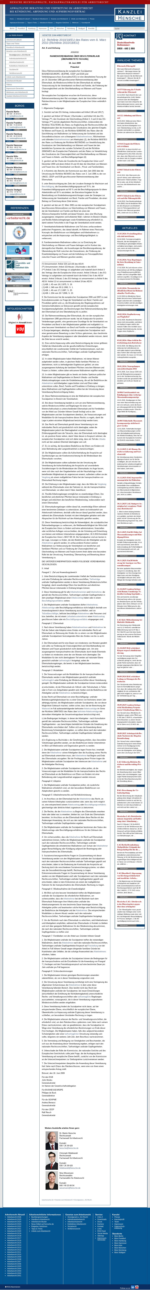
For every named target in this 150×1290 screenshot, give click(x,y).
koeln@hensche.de (16, 160)
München (60, 29)
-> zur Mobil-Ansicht (15, 35)
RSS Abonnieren (13, 1287)
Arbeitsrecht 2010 (14, 1255)
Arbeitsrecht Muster (46, 22)
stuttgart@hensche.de (17, 194)
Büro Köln (118, 1245)
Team (116, 1222)
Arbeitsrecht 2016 (14, 1240)
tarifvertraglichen (72, 1034)
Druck (99, 1222)
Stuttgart (81, 29)
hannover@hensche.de (18, 149)
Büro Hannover (120, 1243)
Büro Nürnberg (120, 1250)
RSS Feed (101, 1231)
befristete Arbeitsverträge (88, 711)
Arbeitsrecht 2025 (14, 1219)
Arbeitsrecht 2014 (14, 1245)
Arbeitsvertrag (77, 598)
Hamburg (31, 29)
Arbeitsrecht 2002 (14, 1273)
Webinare (75, 22)
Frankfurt (21, 29)
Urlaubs (102, 439)
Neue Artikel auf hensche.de (42, 1224)
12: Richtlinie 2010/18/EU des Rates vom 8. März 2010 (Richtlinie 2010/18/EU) (74, 41)
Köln (51, 29)
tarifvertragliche (84, 997)
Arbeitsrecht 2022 (14, 1226)
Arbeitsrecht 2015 (14, 1243)
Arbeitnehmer (47, 383)
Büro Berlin (118, 1236)
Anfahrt (9, 119)
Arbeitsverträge (48, 608)
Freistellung (93, 946)
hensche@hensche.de (68, 1148)
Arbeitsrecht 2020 (14, 1231)
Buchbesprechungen (39, 1217)
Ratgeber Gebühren (62, 22)
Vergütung (46, 477)
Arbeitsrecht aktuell (23, 19)
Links (99, 1229)
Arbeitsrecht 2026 (14, 1217)
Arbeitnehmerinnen (84, 136)
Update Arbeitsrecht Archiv (16, 96)
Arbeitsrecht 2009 (14, 1257)
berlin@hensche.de (16, 116)
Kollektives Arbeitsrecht (18, 66)
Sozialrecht (13, 70)
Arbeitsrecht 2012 (14, 1250)
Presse (92, 19)
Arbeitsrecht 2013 (14, 1247)
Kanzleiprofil (86, 22)
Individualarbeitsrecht (17, 59)
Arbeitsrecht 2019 (14, 1233)
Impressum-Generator (17, 22)
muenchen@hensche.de (18, 172)
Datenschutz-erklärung (119, 1227)
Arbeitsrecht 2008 (14, 1259)
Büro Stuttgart (119, 1252)
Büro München (120, 1248)
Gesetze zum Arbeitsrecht (59, 19)
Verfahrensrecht (15, 73)
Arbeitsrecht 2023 (14, 1224)
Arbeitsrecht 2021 (14, 1229)
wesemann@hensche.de (69, 1188)
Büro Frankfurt (120, 1238)
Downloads (101, 1219)
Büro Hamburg (120, 1241)
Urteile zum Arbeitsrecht (79, 19)
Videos (9, 85)
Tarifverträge (95, 579)
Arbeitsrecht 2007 (14, 1262)
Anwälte (91, 29)
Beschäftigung (48, 186)
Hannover (43, 29)
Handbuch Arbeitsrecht (40, 19)
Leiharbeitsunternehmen (77, 616)
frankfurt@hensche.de (17, 127)
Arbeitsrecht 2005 (14, 1266)
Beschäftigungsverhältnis (52, 601)
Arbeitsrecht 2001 (14, 1276)
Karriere (100, 1224)
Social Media (102, 1233)
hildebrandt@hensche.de (69, 1168)
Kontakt (100, 1226)
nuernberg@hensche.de (18, 183)
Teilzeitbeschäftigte (50, 613)
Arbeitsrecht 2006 (14, 1264)
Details (17, 119)
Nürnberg (71, 29)
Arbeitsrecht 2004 (14, 1269)
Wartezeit (46, 708)
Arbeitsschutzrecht (16, 62)
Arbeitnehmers (100, 951)
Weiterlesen (124, 85)
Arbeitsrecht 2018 (14, 1236)
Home (12, 19)
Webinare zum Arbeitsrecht (17, 92)
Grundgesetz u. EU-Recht (19, 55)
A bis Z (100, 1217)
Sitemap (100, 1236)
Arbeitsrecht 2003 (14, 1271)
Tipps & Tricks (32, 22)
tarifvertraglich (65, 660)
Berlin (12, 29)
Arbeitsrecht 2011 (14, 1252)
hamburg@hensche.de (18, 138)
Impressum (118, 1224)
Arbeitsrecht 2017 (14, 1238)
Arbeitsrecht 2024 (14, 1222)
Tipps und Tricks (12, 44)
